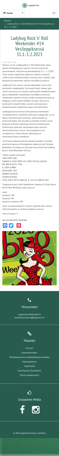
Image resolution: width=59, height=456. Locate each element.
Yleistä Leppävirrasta (29, 375)
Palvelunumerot (29, 361)
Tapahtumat (29, 366)
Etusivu (7, 20)
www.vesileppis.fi (10, 213)
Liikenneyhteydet (29, 352)
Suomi (10, 13)
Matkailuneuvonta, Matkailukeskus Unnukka (29, 357)
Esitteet (29, 348)
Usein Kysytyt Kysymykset (29, 370)
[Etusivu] (30, 5)
